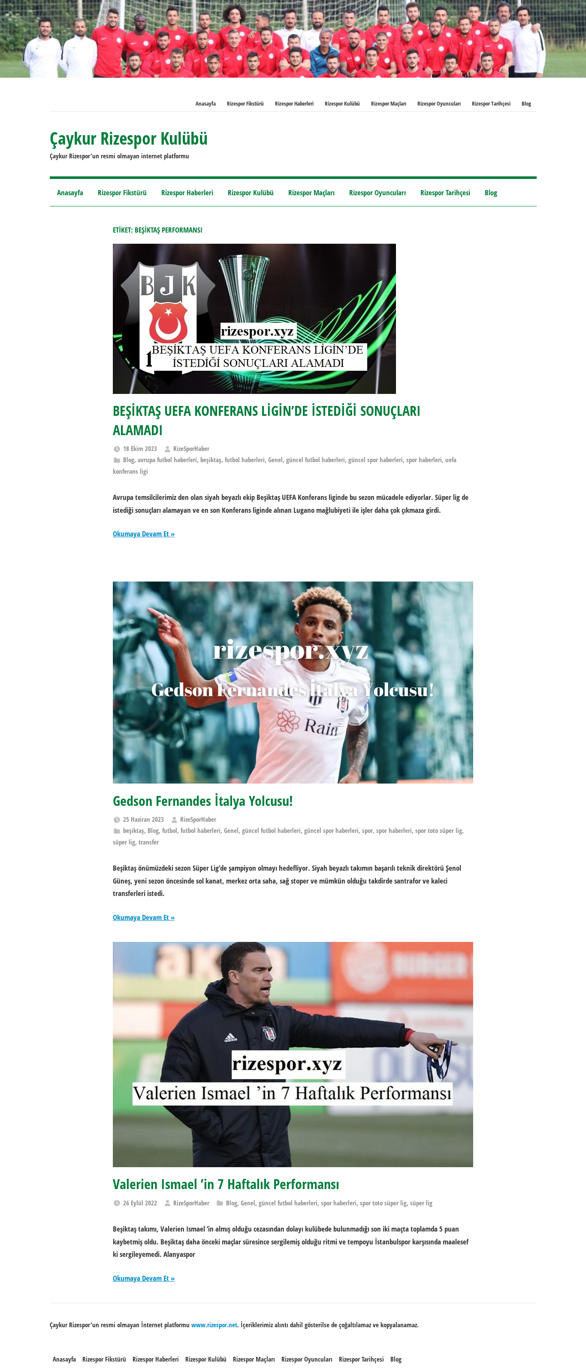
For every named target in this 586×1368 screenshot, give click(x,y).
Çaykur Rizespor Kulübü (129, 138)
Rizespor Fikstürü (245, 103)
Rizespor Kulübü (342, 103)
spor (367, 830)
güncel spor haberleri (375, 459)
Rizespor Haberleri (294, 103)
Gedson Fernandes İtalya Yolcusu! (203, 800)
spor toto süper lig (438, 830)
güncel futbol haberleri (315, 459)
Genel (275, 459)
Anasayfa (206, 103)
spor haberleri (424, 459)
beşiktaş (210, 459)
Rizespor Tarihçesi (491, 103)
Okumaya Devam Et (141, 534)
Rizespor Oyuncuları (439, 103)
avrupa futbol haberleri (167, 459)
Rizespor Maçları (388, 103)
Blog (526, 103)
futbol (169, 830)
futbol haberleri (245, 459)
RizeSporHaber (191, 448)
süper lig (124, 842)
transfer (149, 842)
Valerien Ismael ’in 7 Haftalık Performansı (226, 1183)
